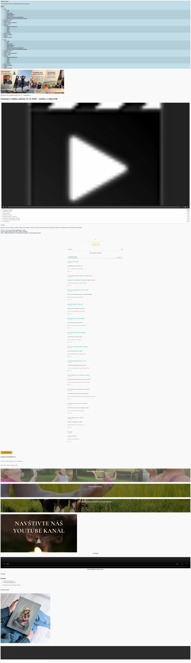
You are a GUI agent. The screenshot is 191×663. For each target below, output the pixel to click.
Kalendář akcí (7, 21)
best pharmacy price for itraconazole (78, 403)
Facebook (3, 574)
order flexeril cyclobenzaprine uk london (78, 389)
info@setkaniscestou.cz (9, 581)
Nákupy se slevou (8, 37)
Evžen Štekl (9, 13)
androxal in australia (73, 261)
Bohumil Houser (10, 14)
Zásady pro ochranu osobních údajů (15, 17)
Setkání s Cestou (4, 1)
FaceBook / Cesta (8, 650)
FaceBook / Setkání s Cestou (10, 649)
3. (5, 213)
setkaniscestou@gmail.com (10, 582)
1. (7, 210)
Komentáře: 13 (27, 95)
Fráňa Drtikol (10, 15)
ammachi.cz (6, 653)
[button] (95, 155)
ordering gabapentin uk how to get (77, 361)
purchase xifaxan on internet (75, 304)
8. (5, 221)
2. (7, 211)
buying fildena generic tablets (75, 417)
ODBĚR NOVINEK (6, 452)
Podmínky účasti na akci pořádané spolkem (17, 18)
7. (11, 219)
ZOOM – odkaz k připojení (10, 22)
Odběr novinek (7, 33)
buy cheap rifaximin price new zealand (78, 290)
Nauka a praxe (7, 23)
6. (11, 218)
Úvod (5, 9)
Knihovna (6, 25)
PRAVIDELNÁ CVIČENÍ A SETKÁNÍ (95, 471)
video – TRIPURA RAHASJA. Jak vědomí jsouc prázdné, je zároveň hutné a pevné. (21, 232)
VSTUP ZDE (95, 553)
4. (7, 214)
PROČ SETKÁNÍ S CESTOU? (95, 486)
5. (9, 216)
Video (8, 27)
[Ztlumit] (185, 207)
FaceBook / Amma (8, 652)
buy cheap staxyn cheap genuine (76, 318)
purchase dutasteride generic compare (78, 346)
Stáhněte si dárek (5, 589)
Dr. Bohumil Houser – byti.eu (10, 654)
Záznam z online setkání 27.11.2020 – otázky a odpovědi (14, 231)
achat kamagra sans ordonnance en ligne (78, 375)
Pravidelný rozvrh (8, 19)
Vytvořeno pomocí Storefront (7, 658)
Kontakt (5, 36)
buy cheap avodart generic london (77, 332)
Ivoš (8, 11)
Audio (8, 29)
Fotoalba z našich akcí (12, 26)
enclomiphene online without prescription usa (80, 275)
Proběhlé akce (19, 230)
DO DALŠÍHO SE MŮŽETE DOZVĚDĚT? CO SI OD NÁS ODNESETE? (95, 501)
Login (122, 249)
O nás (8, 10)
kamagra (70, 431)
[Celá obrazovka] (187, 207)
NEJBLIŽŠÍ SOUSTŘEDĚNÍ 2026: (8, 457)
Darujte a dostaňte (8, 34)
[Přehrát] (3, 207)
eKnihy (8, 32)
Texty (8, 30)
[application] (95, 155)
